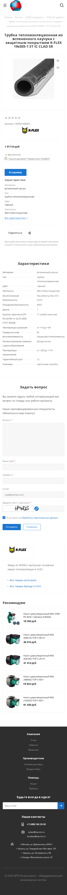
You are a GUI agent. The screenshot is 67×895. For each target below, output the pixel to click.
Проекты (33, 788)
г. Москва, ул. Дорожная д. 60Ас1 (36, 844)
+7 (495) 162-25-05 (36, 824)
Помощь (33, 777)
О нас (33, 740)
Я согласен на (32, 517)
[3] (12, 118)
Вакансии (33, 749)
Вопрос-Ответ (34, 769)
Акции (33, 783)
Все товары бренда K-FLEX (25, 586)
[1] (6, 118)
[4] (16, 118)
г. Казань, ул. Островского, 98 (36, 852)
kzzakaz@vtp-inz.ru (36, 836)
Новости (33, 745)
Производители (33, 758)
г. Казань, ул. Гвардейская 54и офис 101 (36, 848)
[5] (19, 118)
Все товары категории (23, 580)
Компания (33, 734)
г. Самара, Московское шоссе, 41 (36, 857)
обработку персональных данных (39, 517)
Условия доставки (33, 764)
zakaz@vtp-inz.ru (36, 832)
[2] (9, 118)
